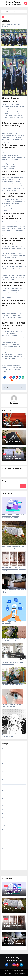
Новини (4, 809)
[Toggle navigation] (1, 3)
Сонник (10, 973)
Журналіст (6, 423)
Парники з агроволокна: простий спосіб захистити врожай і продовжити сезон (13, 908)
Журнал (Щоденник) (9, 456)
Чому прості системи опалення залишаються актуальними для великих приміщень (14, 569)
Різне (3, 825)
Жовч (6, 387)
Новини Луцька (13, 2)
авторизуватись (6, 474)
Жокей (6, 21)
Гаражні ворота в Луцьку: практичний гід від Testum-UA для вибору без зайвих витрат (14, 591)
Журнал (5, 440)
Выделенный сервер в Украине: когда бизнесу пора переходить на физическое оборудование (13, 516)
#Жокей (6, 26)
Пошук (4, 481)
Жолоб (21, 387)
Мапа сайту (23, 973)
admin (8, 24)
